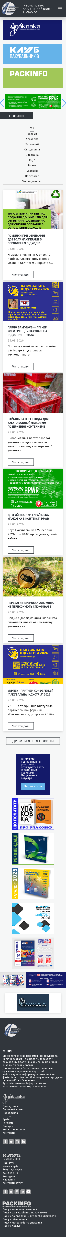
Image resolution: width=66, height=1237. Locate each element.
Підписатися (33, 786)
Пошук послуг (11, 1225)
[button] (2, 103)
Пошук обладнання (15, 1219)
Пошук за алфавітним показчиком (25, 1212)
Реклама (8, 1122)
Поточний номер (13, 1109)
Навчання (9, 1179)
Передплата (10, 1112)
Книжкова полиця (14, 1129)
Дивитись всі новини (33, 741)
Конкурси (9, 1176)
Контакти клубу (13, 1182)
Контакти (9, 1132)
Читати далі (20, 275)
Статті (7, 1116)
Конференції (11, 1173)
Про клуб (8, 1162)
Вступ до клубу (12, 1169)
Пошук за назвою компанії (20, 1209)
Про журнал (10, 1106)
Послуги (8, 1126)
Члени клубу (10, 1166)
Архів (6, 1119)
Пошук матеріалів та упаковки (22, 1222)
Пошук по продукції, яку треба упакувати (29, 1216)
